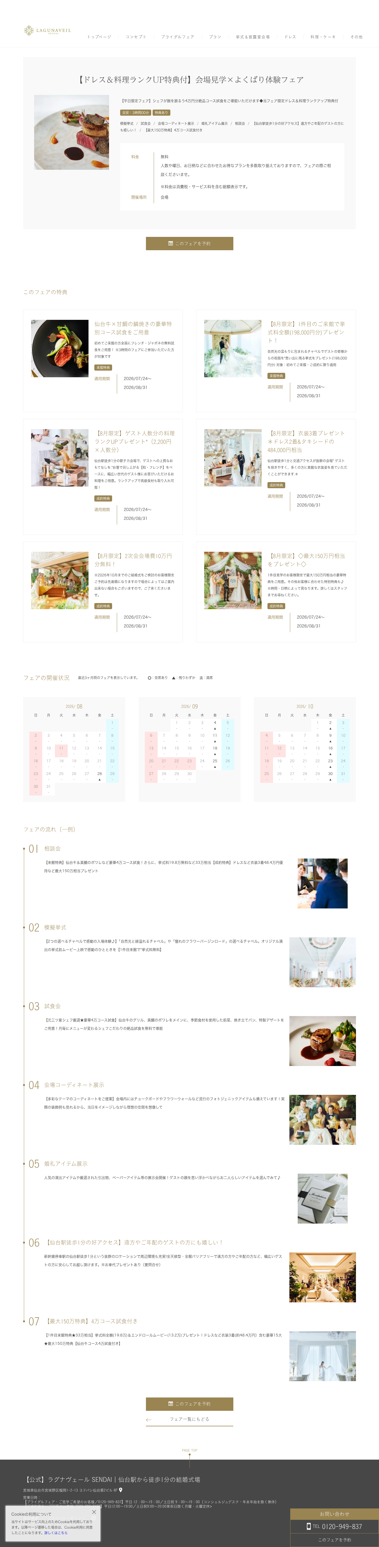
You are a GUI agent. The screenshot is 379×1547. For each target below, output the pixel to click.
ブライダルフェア (177, 37)
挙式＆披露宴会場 (253, 37)
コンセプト (136, 37)
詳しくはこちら (56, 1533)
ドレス (290, 37)
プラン (215, 37)
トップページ (99, 37)
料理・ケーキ (323, 37)
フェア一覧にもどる (189, 1419)
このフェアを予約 (193, 243)
